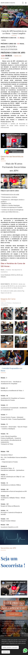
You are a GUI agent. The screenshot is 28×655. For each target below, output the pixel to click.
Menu (25, 2)
